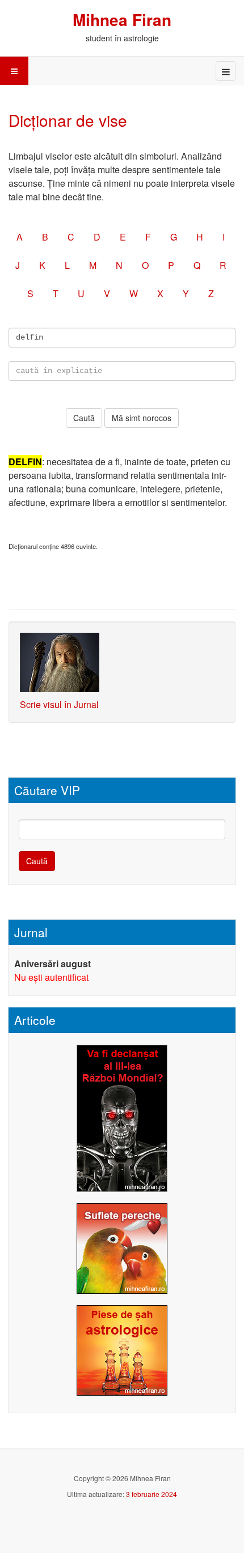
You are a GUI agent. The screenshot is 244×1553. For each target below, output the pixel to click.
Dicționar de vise (68, 120)
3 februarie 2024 (151, 1494)
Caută (37, 860)
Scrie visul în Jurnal (59, 704)
